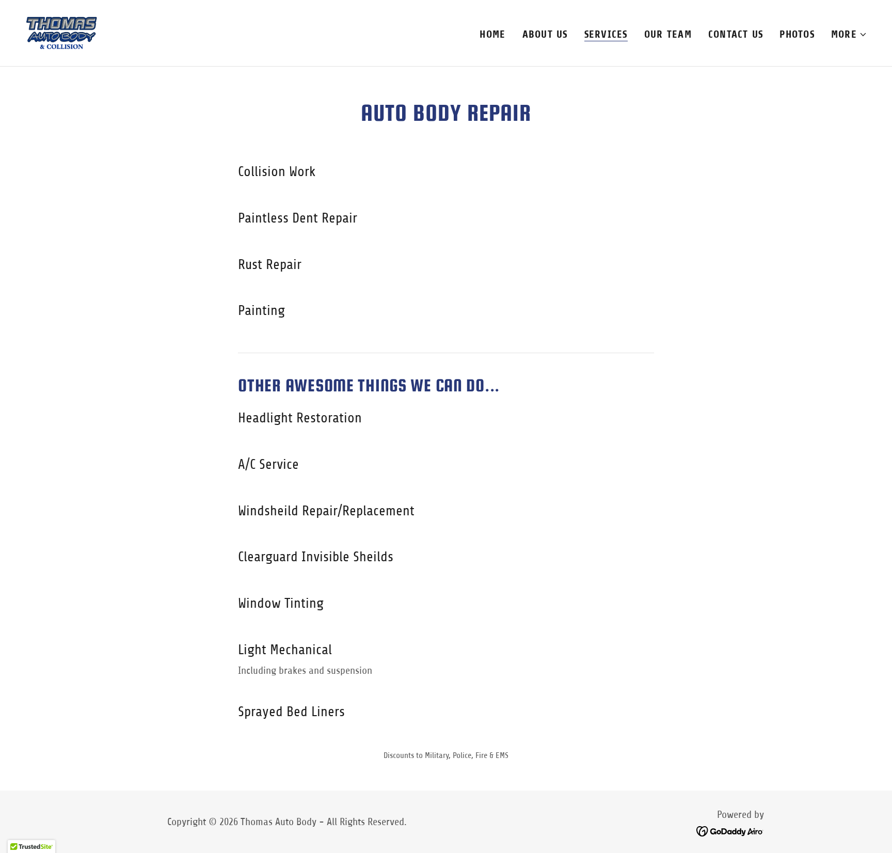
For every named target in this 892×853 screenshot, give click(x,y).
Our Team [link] (668, 34)
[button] (849, 34)
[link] (61, 32)
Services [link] (606, 34)
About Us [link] (545, 34)
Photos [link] (797, 34)
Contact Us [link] (735, 34)
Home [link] (492, 34)
